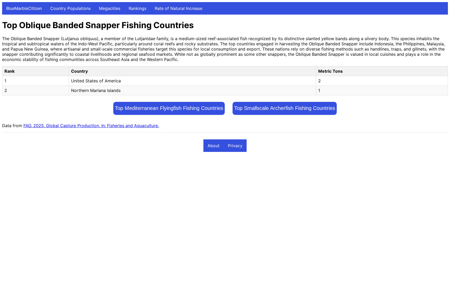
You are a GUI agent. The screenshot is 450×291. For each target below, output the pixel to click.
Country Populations (70, 8)
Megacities (109, 8)
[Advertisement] (158, 194)
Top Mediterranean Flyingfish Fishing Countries (169, 108)
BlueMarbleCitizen (24, 8)
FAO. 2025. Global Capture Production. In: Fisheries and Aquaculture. (91, 125)
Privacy (235, 145)
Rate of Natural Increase (178, 8)
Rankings (137, 8)
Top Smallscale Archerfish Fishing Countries (284, 108)
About (214, 145)
